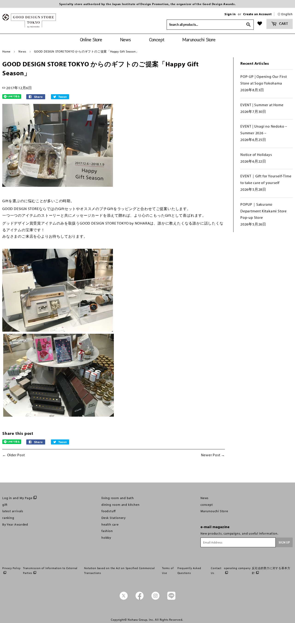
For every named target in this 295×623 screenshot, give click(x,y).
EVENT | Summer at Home (261, 104)
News (22, 51)
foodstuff (108, 511)
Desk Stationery (113, 518)
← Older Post (13, 455)
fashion (107, 531)
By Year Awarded (15, 524)
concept (207, 505)
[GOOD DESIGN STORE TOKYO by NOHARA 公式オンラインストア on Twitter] (124, 599)
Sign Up (284, 542)
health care (110, 524)
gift (5, 505)
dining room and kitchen (120, 505)
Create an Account (257, 14)
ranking (8, 518)
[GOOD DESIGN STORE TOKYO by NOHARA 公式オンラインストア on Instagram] (155, 599)
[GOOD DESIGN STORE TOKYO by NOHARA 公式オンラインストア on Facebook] (140, 599)
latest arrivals (12, 511)
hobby (106, 537)
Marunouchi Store (214, 511)
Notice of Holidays (256, 154)
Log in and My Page (17, 498)
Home (6, 51)
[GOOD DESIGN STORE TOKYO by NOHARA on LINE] (171, 599)
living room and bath (117, 498)
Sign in (230, 14)
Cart (283, 24)
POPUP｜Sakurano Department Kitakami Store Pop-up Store (263, 211)
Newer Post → (213, 455)
